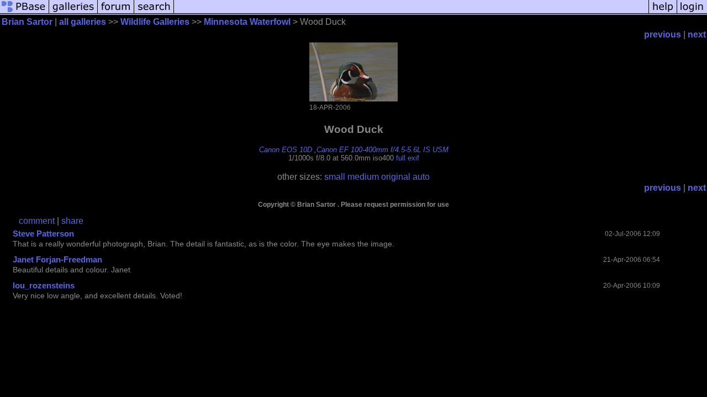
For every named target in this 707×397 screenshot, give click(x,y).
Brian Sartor (27, 21)
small (334, 176)
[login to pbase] (692, 12)
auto (421, 176)
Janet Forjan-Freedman (57, 259)
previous (662, 34)
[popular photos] (411, 12)
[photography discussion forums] (116, 12)
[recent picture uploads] (73, 12)
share (72, 221)
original (395, 176)
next (697, 34)
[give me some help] (662, 12)
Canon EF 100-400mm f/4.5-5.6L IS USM (382, 150)
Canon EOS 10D (285, 150)
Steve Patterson (43, 233)
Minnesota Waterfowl (247, 21)
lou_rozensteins (44, 285)
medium (363, 176)
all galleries (82, 21)
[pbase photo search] (154, 12)
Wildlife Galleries (154, 21)
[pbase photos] (24, 12)
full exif (407, 158)
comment (37, 221)
